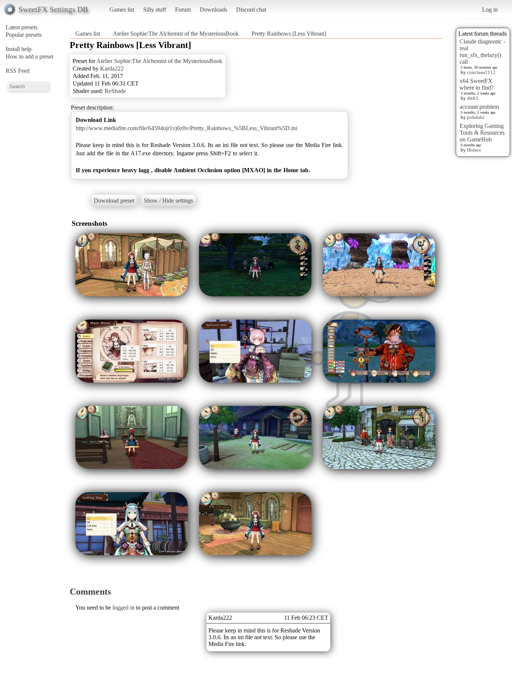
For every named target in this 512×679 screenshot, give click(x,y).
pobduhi (475, 117)
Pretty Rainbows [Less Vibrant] (289, 33)
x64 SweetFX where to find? (477, 84)
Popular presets (24, 35)
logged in (123, 607)
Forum (183, 9)
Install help (18, 49)
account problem (479, 107)
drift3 (472, 98)
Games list (121, 9)
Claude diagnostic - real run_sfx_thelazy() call (482, 51)
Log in (490, 9)
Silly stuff (154, 9)
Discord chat (251, 9)
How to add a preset (29, 56)
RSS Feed (18, 71)
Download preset (114, 200)
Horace (474, 150)
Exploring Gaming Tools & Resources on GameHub (482, 133)
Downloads (213, 9)
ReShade (115, 91)
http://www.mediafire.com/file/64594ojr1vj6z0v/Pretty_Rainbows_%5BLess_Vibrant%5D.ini (186, 128)
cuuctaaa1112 (481, 72)
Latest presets (21, 27)
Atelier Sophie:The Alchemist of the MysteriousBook (176, 33)
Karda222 (112, 68)
